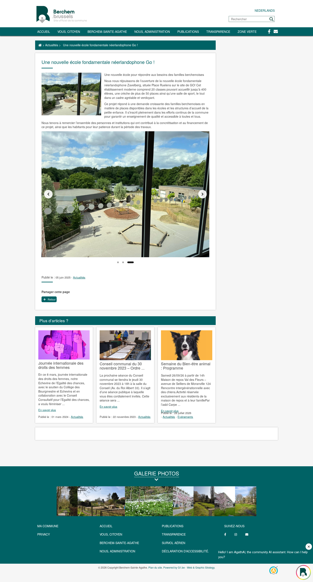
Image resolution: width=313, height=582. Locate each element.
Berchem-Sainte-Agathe (107, 31)
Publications (188, 31)
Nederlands (265, 10)
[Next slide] (202, 194)
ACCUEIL (106, 526)
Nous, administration (152, 31)
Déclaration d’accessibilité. (185, 551)
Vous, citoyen (68, 31)
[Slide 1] (118, 262)
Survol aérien (173, 543)
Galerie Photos (156, 473)
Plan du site (155, 567)
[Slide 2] (123, 262)
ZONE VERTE (247, 31)
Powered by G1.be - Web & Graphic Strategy (188, 567)
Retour (51, 299)
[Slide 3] (130, 262)
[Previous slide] (48, 194)
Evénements (185, 417)
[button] (271, 19)
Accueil (43, 31)
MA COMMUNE (47, 526)
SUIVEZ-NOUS (234, 526)
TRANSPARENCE (218, 31)
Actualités (51, 45)
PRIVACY (43, 534)
